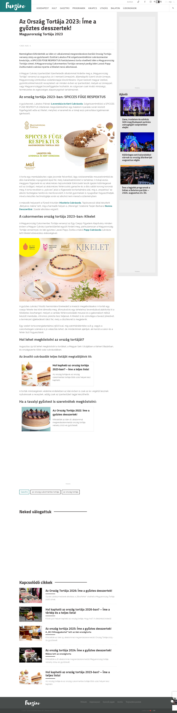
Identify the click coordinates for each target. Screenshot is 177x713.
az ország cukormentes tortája (45, 492)
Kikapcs (92, 8)
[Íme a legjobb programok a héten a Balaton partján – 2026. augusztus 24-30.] (137, 176)
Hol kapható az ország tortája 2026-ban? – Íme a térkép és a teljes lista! (78, 611)
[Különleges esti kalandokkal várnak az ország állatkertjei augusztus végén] (137, 143)
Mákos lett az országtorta (58, 653)
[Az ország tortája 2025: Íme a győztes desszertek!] (30, 633)
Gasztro (64, 8)
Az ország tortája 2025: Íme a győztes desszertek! (78, 628)
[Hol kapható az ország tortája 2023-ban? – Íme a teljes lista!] (30, 677)
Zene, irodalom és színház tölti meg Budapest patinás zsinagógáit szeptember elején (136, 123)
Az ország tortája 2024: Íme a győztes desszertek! (78, 650)
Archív (120, 702)
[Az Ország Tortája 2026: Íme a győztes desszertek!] (30, 595)
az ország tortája (70, 492)
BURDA (130, 2)
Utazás (104, 8)
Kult (54, 8)
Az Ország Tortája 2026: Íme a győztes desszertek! (79, 590)
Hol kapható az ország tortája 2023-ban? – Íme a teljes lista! (78, 674)
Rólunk (84, 702)
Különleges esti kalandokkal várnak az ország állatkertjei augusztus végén (137, 157)
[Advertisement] (66, 545)
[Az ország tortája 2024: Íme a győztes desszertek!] (30, 655)
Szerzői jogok (109, 702)
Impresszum (95, 702)
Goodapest (42, 8)
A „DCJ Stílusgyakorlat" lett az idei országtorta (68, 632)
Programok (78, 8)
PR (154, 711)
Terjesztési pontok (133, 702)
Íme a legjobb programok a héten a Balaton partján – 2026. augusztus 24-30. (136, 190)
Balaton (115, 8)
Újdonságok (130, 8)
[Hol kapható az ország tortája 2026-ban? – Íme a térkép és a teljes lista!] (30, 614)
